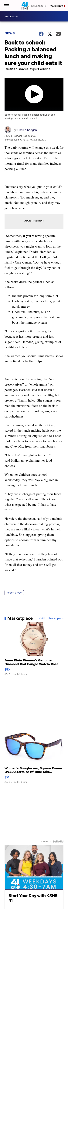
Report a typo (14, 592)
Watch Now (57, 6)
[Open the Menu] (6, 5)
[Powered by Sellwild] (58, 841)
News (10, 33)
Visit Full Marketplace (51, 618)
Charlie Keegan (27, 130)
